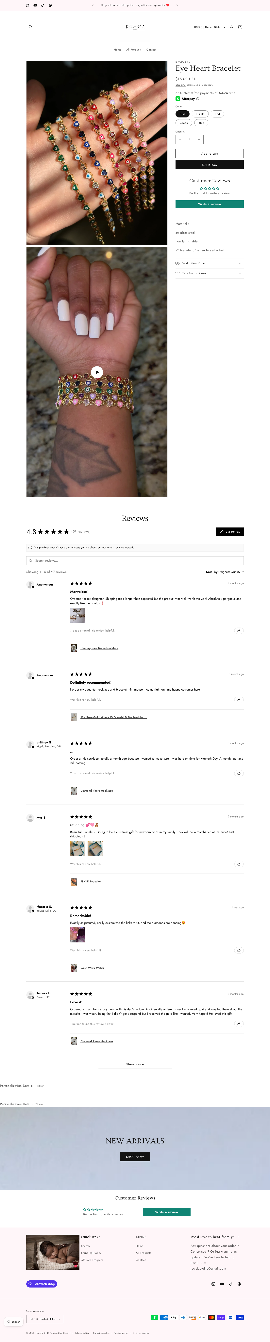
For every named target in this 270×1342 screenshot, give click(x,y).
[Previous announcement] (93, 5)
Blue (201, 123)
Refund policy (82, 1332)
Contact (140, 1260)
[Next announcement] (177, 5)
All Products (143, 1253)
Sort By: (212, 572)
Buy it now (209, 165)
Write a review (209, 204)
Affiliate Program (92, 1260)
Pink (182, 114)
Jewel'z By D (42, 1332)
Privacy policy (121, 1332)
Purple (200, 114)
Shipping (181, 85)
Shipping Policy (91, 1253)
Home (139, 1246)
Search (85, 1246)
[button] (30, 27)
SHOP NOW (135, 1156)
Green (184, 123)
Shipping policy (101, 1332)
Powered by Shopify (60, 1332)
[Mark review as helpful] (239, 631)
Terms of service (141, 1332)
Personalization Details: (17, 1085)
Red (217, 114)
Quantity (180, 131)
